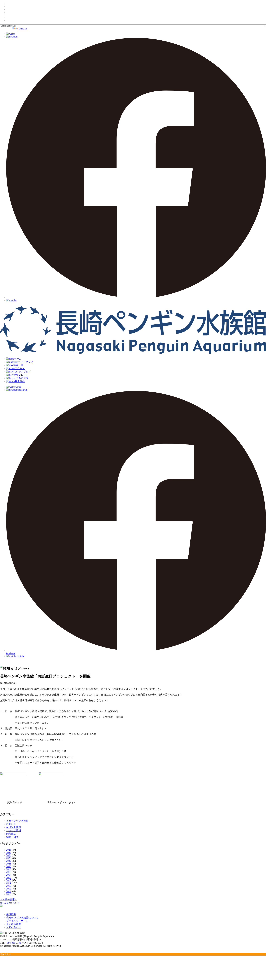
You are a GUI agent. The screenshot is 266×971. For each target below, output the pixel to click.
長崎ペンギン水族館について (22, 917)
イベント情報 (13, 827)
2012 (8, 888)
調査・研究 (12, 837)
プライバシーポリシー (18, 921)
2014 (8, 883)
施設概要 (11, 914)
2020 (8, 866)
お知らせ (11, 824)
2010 (8, 894)
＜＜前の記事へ (8, 899)
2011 (8, 891)
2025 (8, 852)
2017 (8, 874)
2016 (8, 877)
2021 (8, 863)
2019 (8, 869)
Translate (22, 28)
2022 (8, 861)
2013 (8, 886)
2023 (8, 858)
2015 (8, 880)
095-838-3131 (14, 942)
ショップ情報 (13, 830)
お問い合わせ (13, 927)
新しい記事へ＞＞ (10, 902)
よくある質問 (13, 924)
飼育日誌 (11, 833)
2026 (8, 849)
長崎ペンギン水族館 (17, 820)
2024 (8, 855)
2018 (8, 872)
